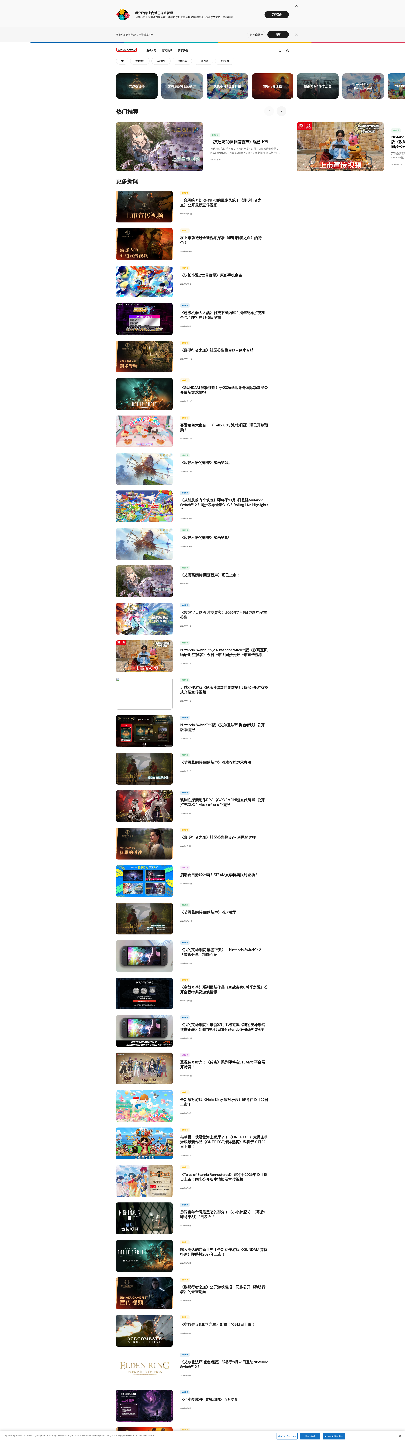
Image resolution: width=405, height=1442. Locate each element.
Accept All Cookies (333, 1436)
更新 (278, 34)
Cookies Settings (287, 1436)
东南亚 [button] (256, 34)
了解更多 (277, 14)
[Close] (399, 1436)
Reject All (310, 1436)
